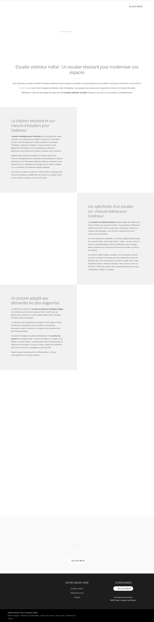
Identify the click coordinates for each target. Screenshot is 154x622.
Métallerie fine (77, 592)
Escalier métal (77, 588)
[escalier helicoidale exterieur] (31, 413)
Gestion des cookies (47, 615)
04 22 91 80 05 (135, 6)
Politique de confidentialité (30, 615)
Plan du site (60, 615)
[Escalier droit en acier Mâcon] (77, 459)
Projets (77, 597)
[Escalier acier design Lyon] (123, 405)
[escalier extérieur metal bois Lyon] (31, 473)
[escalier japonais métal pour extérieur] (77, 405)
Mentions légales (13, 615)
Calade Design (66, 31)
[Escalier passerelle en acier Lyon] (123, 451)
